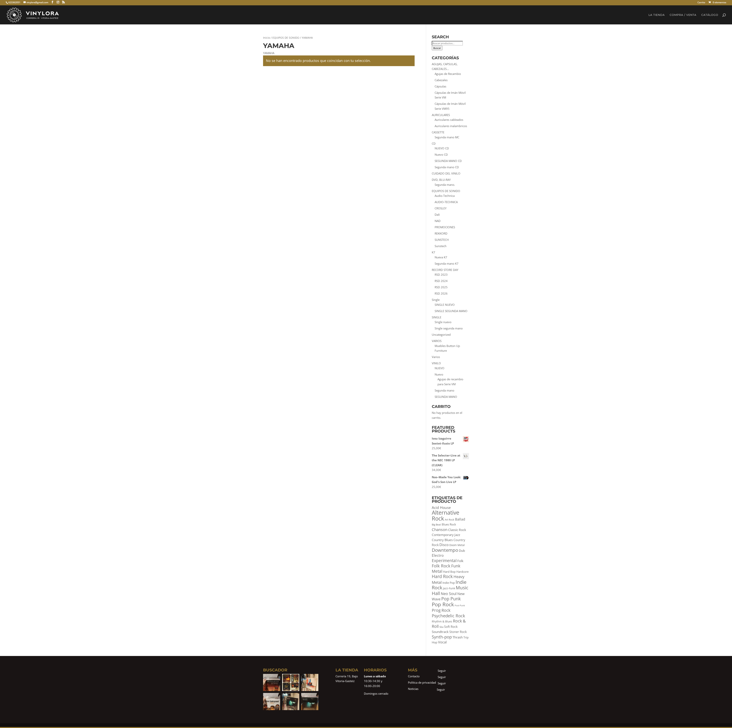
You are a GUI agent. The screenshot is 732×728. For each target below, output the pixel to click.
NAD (438, 221)
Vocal (442, 642)
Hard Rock (442, 576)
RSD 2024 (441, 281)
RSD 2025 (441, 287)
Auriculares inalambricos (451, 126)
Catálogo (709, 15)
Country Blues (442, 540)
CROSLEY (440, 208)
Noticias (413, 689)
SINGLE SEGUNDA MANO (451, 311)
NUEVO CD (442, 148)
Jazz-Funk (449, 588)
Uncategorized (441, 334)
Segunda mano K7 (446, 263)
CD (434, 143)
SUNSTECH (442, 240)
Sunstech (440, 246)
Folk (460, 561)
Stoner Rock (458, 632)
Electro (438, 555)
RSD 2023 (441, 274)
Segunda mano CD (447, 167)
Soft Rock (451, 627)
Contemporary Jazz (446, 535)
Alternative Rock (445, 515)
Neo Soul (449, 593)
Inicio (266, 37)
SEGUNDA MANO (446, 397)
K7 (433, 252)
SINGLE (436, 317)
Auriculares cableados (449, 120)
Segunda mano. (445, 185)
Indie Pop (448, 583)
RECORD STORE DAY (445, 270)
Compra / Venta (683, 15)
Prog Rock (441, 610)
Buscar (437, 48)
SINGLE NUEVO (445, 305)
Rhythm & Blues (442, 621)
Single (436, 300)
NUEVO (439, 368)
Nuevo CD (441, 154)
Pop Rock (443, 604)
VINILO (436, 363)
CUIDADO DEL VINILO (446, 173)
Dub (462, 550)
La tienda (657, 15)
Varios (436, 357)
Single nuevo (443, 322)
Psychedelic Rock (448, 615)
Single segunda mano (449, 328)
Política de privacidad (422, 682)
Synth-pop (442, 637)
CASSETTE (438, 132)
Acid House (441, 507)
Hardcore (462, 572)
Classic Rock (457, 530)
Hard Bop (449, 572)
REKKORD (441, 233)
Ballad (460, 519)
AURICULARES (441, 115)
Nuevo (439, 374)
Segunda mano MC (447, 137)
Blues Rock (449, 524)
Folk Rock (441, 566)
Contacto (414, 676)
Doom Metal (457, 545)
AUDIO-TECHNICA (446, 202)
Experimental (444, 560)
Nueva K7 (441, 257)
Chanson (439, 529)
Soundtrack (440, 631)
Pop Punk (451, 599)
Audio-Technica (445, 196)
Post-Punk (460, 605)
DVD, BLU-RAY (441, 180)
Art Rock (449, 519)
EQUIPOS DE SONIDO (285, 37)
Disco (444, 544)
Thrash (458, 637)
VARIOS (436, 341)
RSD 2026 (441, 293)
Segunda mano (444, 390)
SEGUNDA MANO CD (448, 161)
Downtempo (445, 550)
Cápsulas (440, 86)
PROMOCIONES (445, 227)
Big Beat (436, 524)
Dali (437, 214)
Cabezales (441, 80)
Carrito (701, 3)
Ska (441, 627)
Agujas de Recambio (448, 74)
